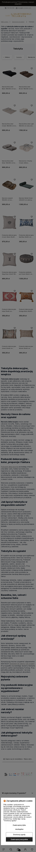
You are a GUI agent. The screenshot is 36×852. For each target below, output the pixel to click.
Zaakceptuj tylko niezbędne (19, 827)
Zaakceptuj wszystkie (19, 839)
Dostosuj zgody (19, 835)
